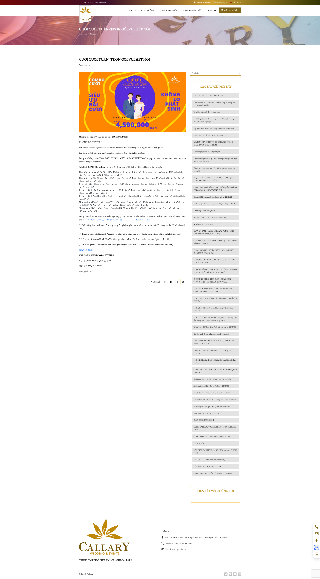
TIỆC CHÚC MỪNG (170, 10)
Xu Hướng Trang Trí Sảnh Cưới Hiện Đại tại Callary (213, 379)
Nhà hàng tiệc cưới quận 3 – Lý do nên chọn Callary (213, 406)
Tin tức (93, 33)
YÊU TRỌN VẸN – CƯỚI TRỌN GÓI (208, 95)
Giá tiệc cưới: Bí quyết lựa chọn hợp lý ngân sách (211, 334)
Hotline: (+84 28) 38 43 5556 (178, 543)
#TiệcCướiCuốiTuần (141, 219)
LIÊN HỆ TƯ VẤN (231, 10)
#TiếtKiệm (108, 219)
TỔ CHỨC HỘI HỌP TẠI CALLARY (208, 466)
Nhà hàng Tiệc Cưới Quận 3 (204, 224)
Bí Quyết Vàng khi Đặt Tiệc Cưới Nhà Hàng (210, 217)
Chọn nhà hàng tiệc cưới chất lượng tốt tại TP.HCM (213, 197)
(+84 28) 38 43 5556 (203, 2)
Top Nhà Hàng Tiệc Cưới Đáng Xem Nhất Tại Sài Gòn (214, 128)
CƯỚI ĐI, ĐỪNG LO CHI (204, 420)
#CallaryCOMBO (95, 219)
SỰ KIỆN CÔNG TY (149, 10)
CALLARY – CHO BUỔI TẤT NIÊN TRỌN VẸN (213, 473)
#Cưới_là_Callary (86, 249)
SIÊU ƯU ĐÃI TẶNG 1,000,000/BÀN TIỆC (210, 459)
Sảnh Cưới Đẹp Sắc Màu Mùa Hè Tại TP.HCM (211, 135)
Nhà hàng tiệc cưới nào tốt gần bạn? (207, 151)
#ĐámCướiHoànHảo (122, 219)
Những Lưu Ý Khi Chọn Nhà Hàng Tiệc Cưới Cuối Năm (215, 399)
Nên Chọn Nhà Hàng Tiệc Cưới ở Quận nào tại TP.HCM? (215, 327)
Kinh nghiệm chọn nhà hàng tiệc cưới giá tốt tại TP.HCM (215, 203)
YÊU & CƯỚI (199, 443)
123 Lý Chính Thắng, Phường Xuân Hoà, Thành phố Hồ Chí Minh (195, 537)
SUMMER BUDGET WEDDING (206, 413)
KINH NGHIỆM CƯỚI (192, 10)
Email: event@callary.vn (176, 549)
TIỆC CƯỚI (131, 10)
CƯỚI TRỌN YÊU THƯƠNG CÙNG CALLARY (213, 436)
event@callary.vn (221, 2)
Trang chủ (83, 33)
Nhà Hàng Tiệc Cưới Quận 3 (204, 210)
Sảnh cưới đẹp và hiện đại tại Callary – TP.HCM (211, 386)
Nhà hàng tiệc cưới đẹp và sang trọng (207, 112)
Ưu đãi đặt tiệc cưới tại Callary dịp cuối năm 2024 (212, 393)
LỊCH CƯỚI (211, 10)
